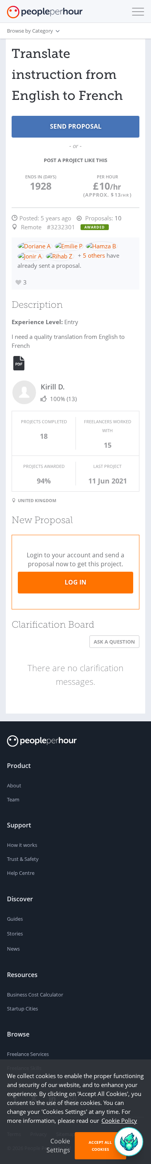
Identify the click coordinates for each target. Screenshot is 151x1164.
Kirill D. (53, 386)
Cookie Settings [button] (58, 1145)
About (14, 785)
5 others (94, 255)
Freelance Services (28, 1054)
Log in (75, 582)
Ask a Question (114, 641)
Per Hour (107, 177)
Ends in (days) (40, 177)
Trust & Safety (23, 858)
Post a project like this (75, 160)
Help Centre (20, 872)
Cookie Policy (119, 1120)
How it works (22, 844)
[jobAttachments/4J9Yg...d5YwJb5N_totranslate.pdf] (24, 363)
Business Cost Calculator (35, 994)
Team (13, 799)
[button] (136, 11)
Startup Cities (22, 1008)
